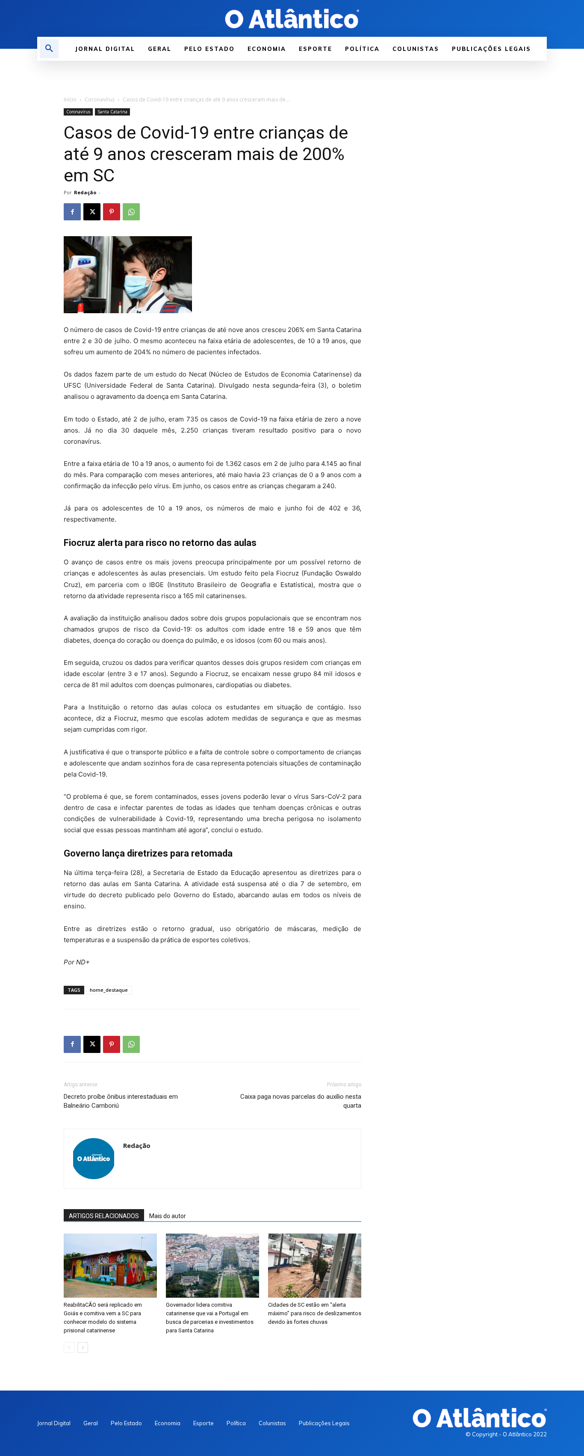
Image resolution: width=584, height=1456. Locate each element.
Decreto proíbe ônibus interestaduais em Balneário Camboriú (121, 1101)
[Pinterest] (111, 211)
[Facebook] (72, 211)
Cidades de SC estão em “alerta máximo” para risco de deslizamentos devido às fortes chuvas (314, 1313)
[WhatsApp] (131, 211)
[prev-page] (69, 1347)
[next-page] (82, 1347)
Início (70, 99)
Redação (85, 192)
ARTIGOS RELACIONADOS (104, 1216)
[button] (49, 48)
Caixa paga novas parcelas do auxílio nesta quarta (300, 1101)
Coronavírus (100, 99)
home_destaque (109, 990)
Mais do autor (167, 1216)
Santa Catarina (112, 112)
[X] (91, 211)
